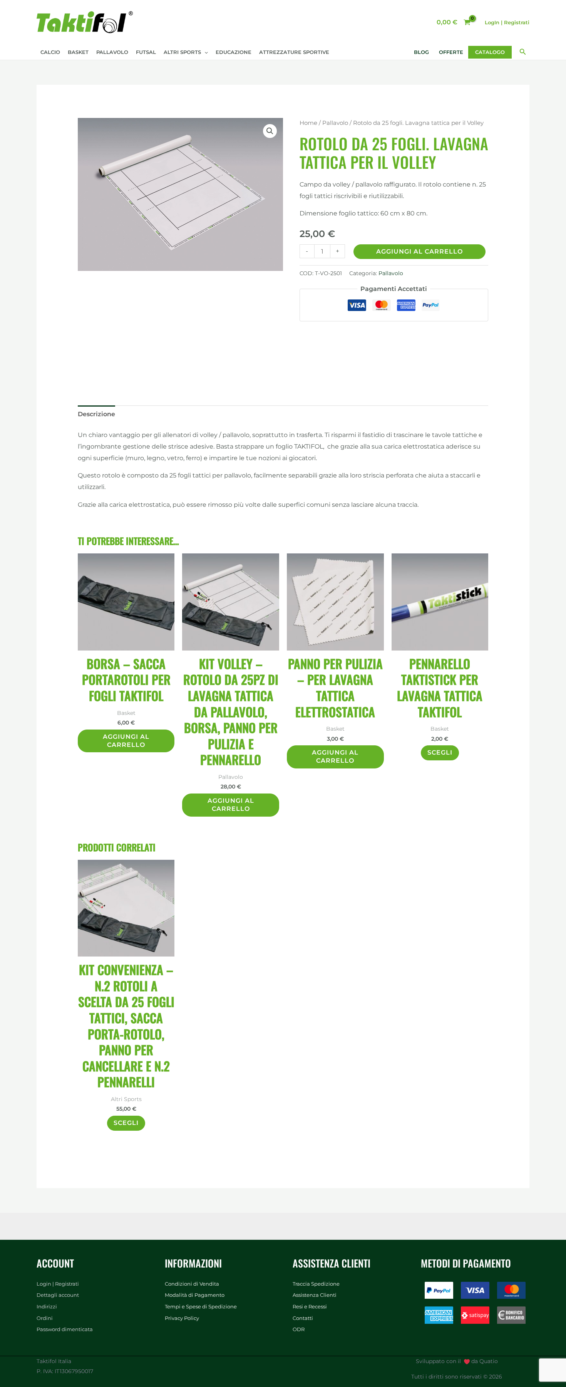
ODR (299, 1329)
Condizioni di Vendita (192, 1284)
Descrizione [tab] (96, 414)
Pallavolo (112, 52)
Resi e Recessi (310, 1306)
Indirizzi (47, 1306)
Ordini (45, 1318)
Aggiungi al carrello (419, 251)
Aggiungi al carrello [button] (126, 740)
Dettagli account (58, 1295)
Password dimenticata (65, 1329)
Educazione (233, 52)
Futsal (146, 52)
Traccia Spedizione (316, 1284)
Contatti (303, 1318)
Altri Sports (182, 52)
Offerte (451, 52)
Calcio (50, 52)
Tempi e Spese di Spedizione (201, 1306)
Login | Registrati (58, 1284)
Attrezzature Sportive (294, 52)
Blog (421, 52)
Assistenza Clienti (315, 1295)
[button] (204, 52)
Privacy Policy (182, 1318)
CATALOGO (490, 52)
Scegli (439, 752)
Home (308, 122)
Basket (78, 52)
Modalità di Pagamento (194, 1295)
